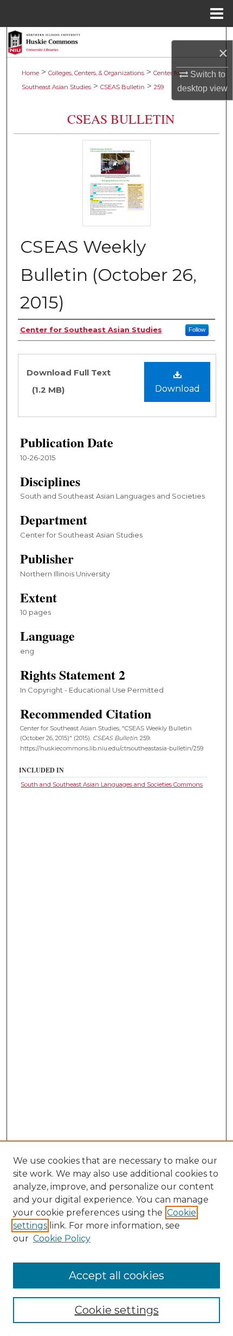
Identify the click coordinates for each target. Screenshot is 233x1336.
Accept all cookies (116, 1275)
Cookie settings (117, 1310)
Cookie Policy (61, 1238)
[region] (116, 1238)
